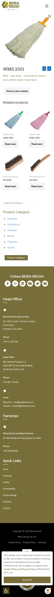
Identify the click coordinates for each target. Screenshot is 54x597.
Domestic (12, 230)
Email (5, 397)
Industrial (12, 218)
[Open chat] (48, 591)
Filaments (12, 241)
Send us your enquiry (17, 91)
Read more (10, 144)
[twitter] (38, 284)
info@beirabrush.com (23, 402)
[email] (45, 284)
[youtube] (30, 284)
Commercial (13, 224)
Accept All (27, 580)
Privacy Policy (29, 569)
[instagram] (15, 284)
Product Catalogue (16, 257)
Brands (11, 247)
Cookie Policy (10, 569)
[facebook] (8, 284)
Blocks (10, 236)
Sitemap (42, 542)
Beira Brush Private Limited (16, 317)
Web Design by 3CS (27, 536)
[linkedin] (23, 284)
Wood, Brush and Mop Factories (18, 433)
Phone (6, 337)
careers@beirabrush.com (23, 406)
